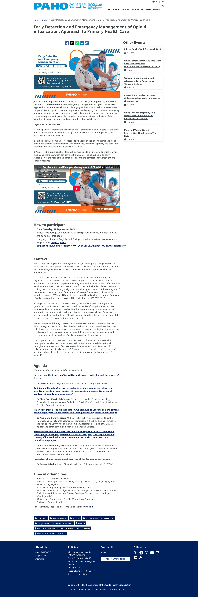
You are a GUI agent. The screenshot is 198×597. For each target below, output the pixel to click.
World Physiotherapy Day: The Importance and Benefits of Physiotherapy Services (139, 115)
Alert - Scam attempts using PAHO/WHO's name (80, 553)
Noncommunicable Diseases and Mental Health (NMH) (63, 528)
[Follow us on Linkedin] (157, 553)
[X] (136, 553)
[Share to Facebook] (67, 43)
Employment (40, 555)
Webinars (42, 518)
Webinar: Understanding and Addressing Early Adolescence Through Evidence (139, 81)
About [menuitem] (156, 9)
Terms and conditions (77, 574)
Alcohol (76, 518)
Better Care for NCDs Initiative (51, 533)
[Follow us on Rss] (140, 558)
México (81, 523)
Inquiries (104, 552)
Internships (40, 559)
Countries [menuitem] (125, 9)
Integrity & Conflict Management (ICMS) (82, 562)
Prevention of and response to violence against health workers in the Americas (142, 98)
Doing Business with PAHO (79, 558)
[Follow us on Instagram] (146, 553)
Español (160, 1)
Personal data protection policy (81, 571)
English (153, 1)
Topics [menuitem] (116, 9)
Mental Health (60, 518)
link (91, 506)
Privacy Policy (74, 567)
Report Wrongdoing (115, 558)
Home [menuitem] (109, 9)
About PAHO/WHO (43, 552)
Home (37, 19)
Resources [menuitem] (137, 9)
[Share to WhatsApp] (77, 43)
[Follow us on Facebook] (141, 553)
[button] (87, 43)
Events (45, 19)
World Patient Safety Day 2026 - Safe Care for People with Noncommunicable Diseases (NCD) (142, 63)
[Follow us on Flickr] (135, 558)
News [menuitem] (147, 9)
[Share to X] (72, 43)
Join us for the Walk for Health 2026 (142, 49)
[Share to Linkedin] (82, 43)
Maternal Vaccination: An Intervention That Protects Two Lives (140, 133)
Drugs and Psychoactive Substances (55, 523)
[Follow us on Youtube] (152, 553)
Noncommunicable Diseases (100, 518)
